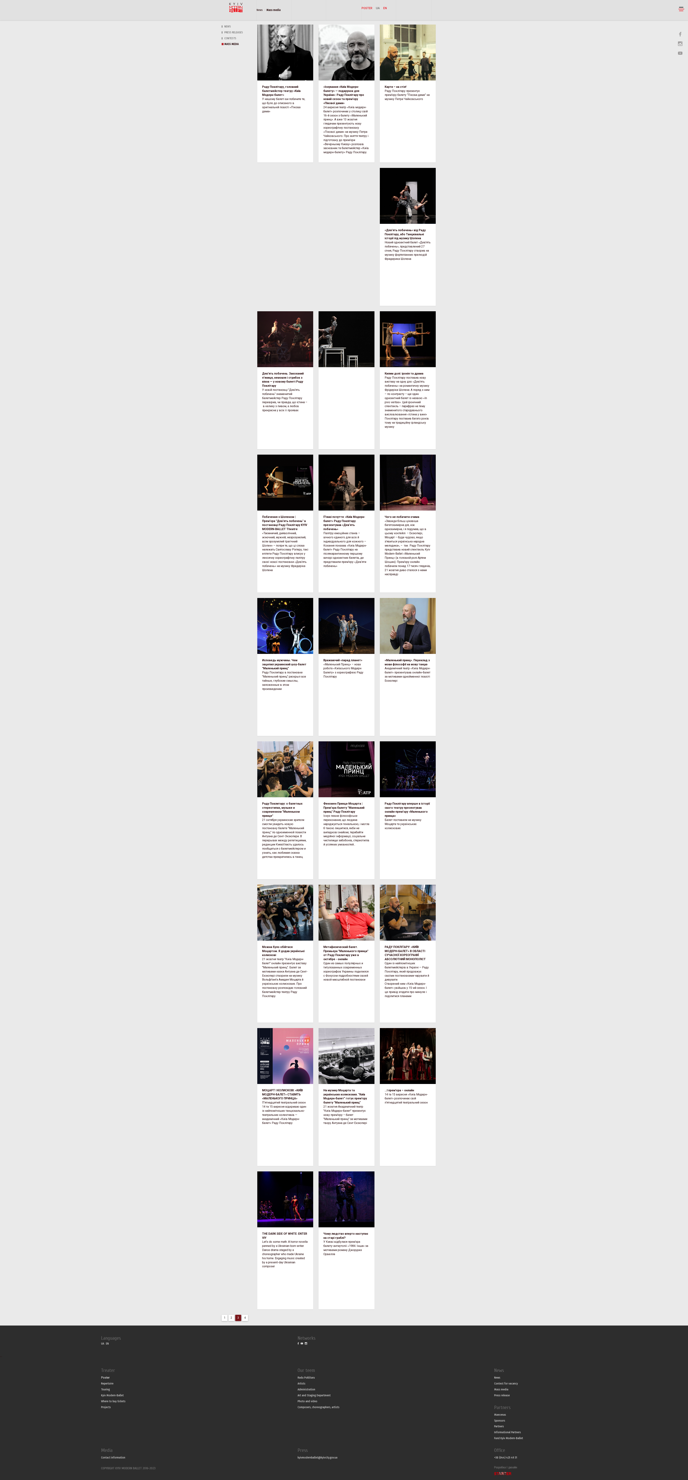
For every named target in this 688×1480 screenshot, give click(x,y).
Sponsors (499, 1420)
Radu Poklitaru (306, 1377)
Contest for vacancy (506, 1383)
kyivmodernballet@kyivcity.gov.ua (317, 1457)
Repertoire (107, 1383)
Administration (306, 1389)
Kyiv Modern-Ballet (112, 1395)
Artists (301, 1383)
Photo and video (307, 1401)
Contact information (113, 1457)
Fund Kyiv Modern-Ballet (508, 1438)
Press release (502, 1395)
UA (378, 8)
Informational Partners (507, 1432)
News (260, 10)
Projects (106, 1407)
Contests (230, 38)
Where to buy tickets (113, 1401)
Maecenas (500, 1414)
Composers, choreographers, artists (318, 1407)
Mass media (273, 10)
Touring (105, 1389)
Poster (367, 8)
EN (385, 8)
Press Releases (233, 32)
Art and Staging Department (314, 1395)
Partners (499, 1426)
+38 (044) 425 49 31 (505, 1457)
